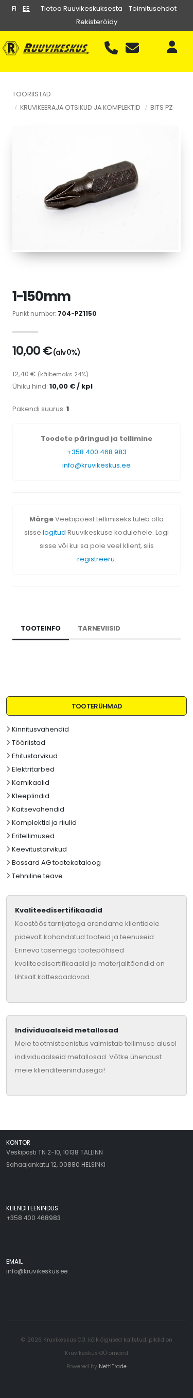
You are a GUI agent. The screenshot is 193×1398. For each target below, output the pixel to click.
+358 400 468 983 (97, 452)
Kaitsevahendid (38, 809)
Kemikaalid (30, 782)
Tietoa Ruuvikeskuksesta (81, 8)
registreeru (96, 559)
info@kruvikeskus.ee (96, 465)
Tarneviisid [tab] (99, 628)
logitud (54, 532)
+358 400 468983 (33, 1218)
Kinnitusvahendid (40, 729)
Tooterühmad (97, 706)
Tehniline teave (37, 876)
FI (14, 8)
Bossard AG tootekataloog (56, 862)
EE (26, 8)
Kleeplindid (30, 796)
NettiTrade (113, 1366)
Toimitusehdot (153, 8)
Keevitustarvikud (39, 849)
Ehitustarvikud (35, 756)
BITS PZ (161, 107)
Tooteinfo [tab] (41, 628)
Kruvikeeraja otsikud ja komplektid (80, 107)
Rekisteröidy (96, 22)
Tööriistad (28, 742)
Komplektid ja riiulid (44, 822)
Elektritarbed (33, 769)
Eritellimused (33, 836)
